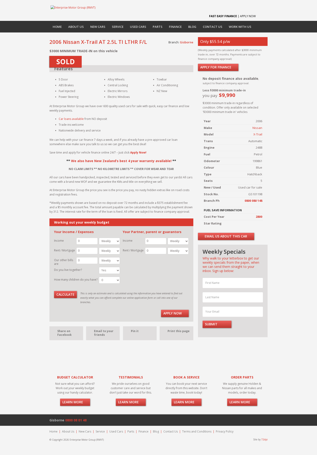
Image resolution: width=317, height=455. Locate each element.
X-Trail (257, 134)
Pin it (135, 331)
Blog (192, 27)
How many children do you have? (75, 280)
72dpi (264, 439)
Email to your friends (103, 333)
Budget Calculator (75, 377)
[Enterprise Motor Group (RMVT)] (73, 7)
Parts (157, 27)
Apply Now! (138, 152)
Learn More (73, 402)
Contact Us (212, 27)
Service (117, 27)
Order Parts (242, 377)
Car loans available (71, 119)
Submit (211, 324)
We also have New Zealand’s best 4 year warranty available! (121, 161)
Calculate (65, 294)
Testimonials (131, 377)
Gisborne (186, 42)
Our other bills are (63, 262)
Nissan (257, 128)
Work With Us (240, 27)
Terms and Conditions (196, 431)
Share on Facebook (64, 333)
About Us (76, 27)
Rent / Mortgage (64, 250)
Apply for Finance (216, 67)
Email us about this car (225, 236)
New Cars (97, 27)
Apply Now (173, 313)
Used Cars (138, 27)
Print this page (179, 331)
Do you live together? (68, 270)
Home (57, 27)
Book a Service (186, 377)
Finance (175, 27)
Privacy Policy (224, 431)
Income (59, 241)
